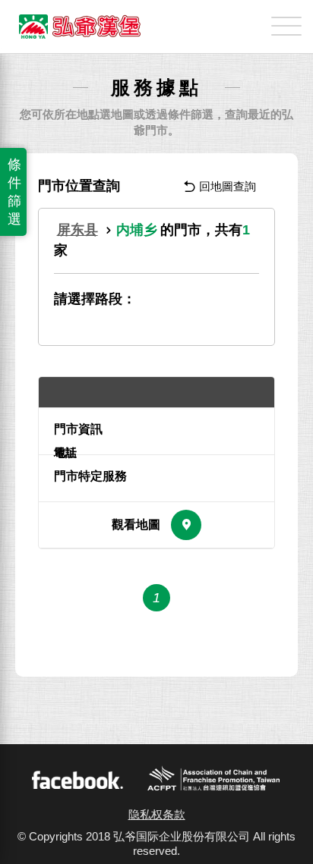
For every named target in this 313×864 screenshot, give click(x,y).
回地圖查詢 (227, 186)
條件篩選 (14, 192)
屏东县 (77, 229)
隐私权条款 (156, 814)
